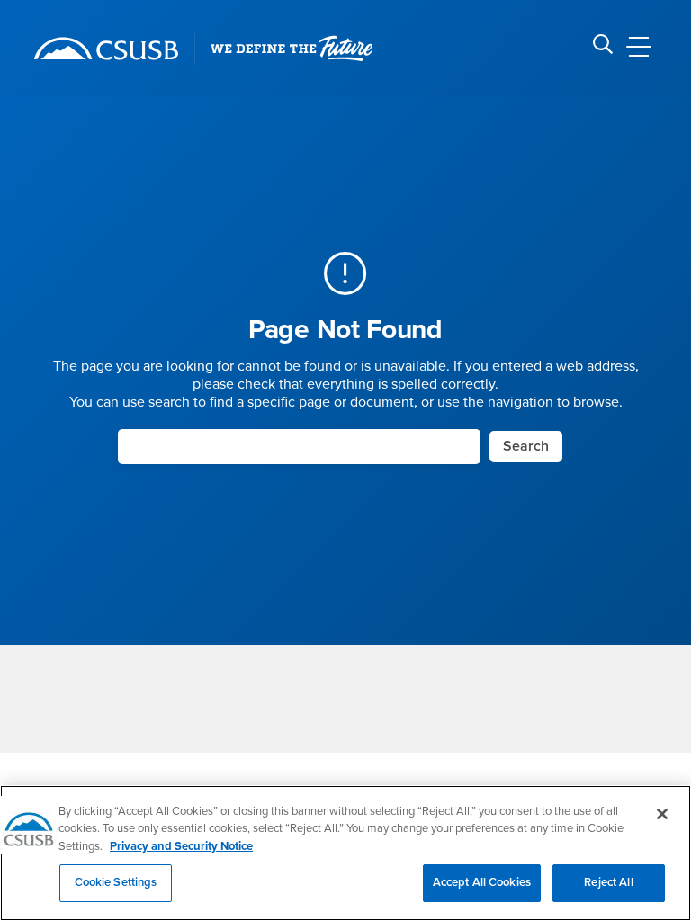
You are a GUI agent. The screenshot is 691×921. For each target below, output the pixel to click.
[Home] (106, 48)
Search (526, 446)
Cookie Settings (116, 882)
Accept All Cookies (482, 882)
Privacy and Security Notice (181, 846)
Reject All (608, 882)
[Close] (662, 814)
